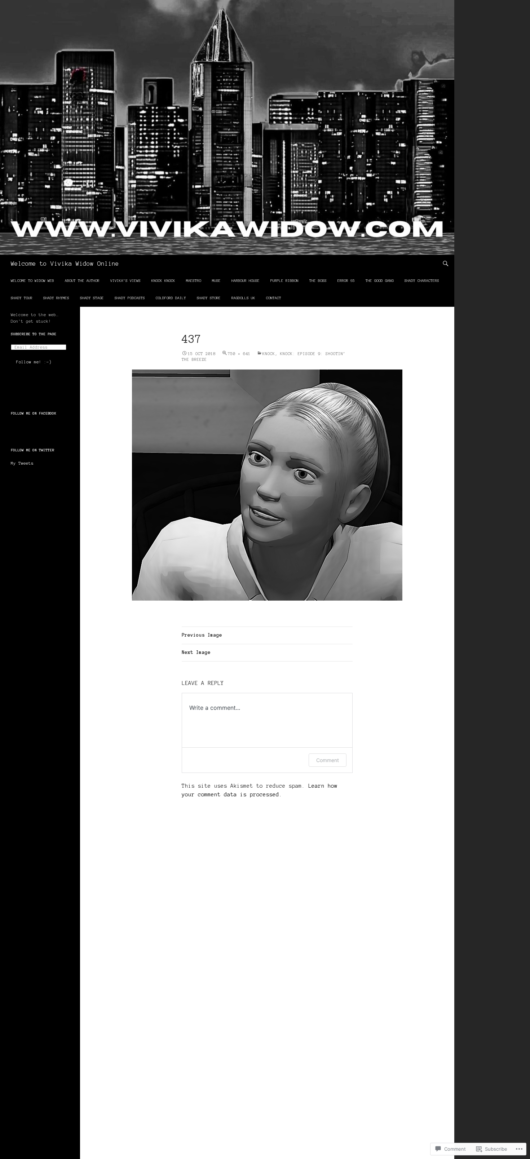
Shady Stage (92, 298)
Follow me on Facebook (33, 413)
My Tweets (22, 463)
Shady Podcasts (130, 298)
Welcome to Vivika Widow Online (65, 263)
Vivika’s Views (125, 281)
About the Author (82, 281)
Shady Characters (422, 281)
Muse (216, 281)
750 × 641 (239, 353)
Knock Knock (163, 281)
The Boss (318, 281)
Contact (273, 298)
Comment (327, 760)
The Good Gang (380, 281)
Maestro (193, 281)
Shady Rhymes (56, 298)
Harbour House (245, 281)
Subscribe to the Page (33, 334)
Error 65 (346, 281)
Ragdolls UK (243, 298)
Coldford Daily (171, 298)
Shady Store (209, 298)
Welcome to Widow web (32, 281)
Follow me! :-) (34, 362)
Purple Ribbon (284, 281)
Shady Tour (21, 298)
